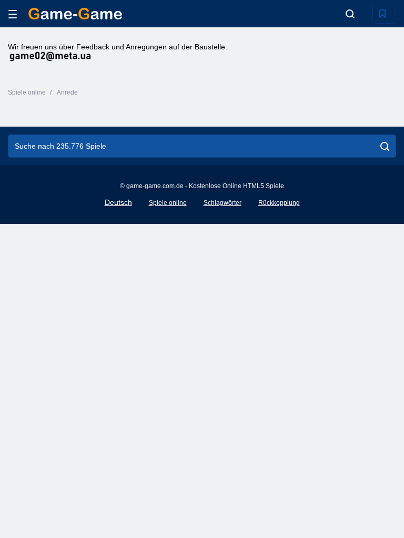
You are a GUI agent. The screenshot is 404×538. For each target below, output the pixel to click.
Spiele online (168, 202)
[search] (384, 146)
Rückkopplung (279, 202)
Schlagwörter (222, 202)
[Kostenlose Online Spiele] (75, 13)
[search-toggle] (350, 14)
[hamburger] (12, 14)
